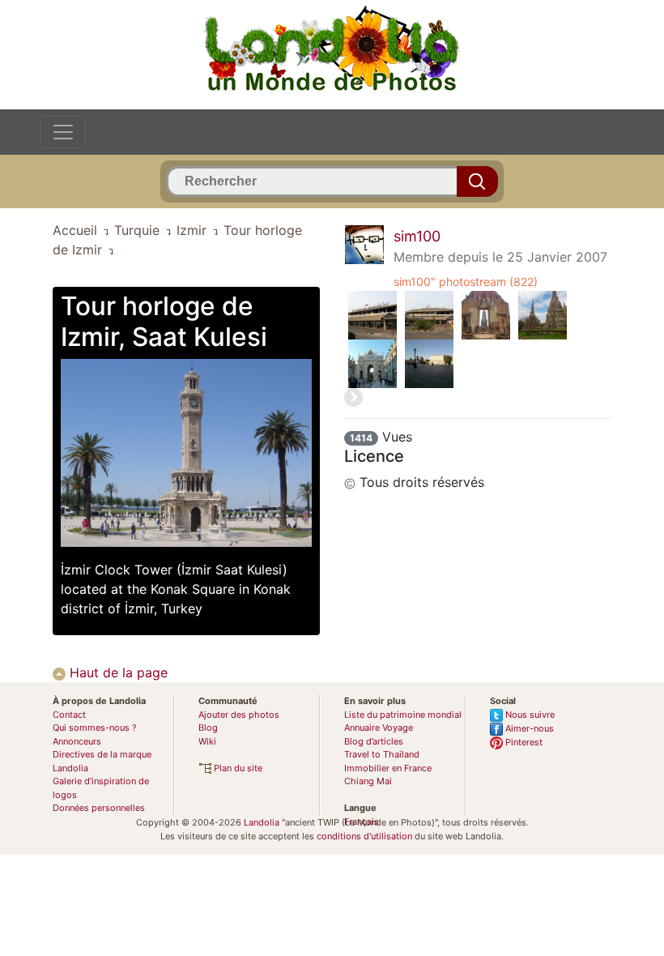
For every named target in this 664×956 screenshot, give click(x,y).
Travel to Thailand (381, 754)
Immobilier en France (388, 768)
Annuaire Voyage (378, 727)
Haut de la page (117, 672)
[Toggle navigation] (63, 132)
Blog (208, 727)
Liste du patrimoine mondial (403, 714)
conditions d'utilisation (364, 836)
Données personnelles (99, 807)
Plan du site (236, 768)
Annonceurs (77, 741)
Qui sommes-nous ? (95, 727)
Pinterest (523, 742)
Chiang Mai (368, 781)
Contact (69, 714)
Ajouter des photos (238, 714)
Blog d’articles (373, 741)
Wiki (207, 741)
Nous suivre (529, 714)
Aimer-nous (528, 728)
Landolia (261, 822)
